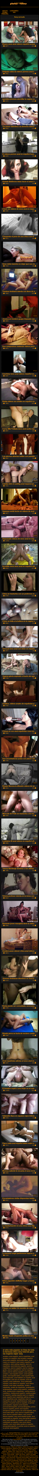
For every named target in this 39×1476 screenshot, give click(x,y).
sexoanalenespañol (9, 1426)
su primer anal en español (26, 1426)
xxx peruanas (16, 1469)
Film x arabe (14, 1434)
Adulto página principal (5, 12)
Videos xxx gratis (20, 1466)
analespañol (30, 1387)
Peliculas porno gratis (22, 1457)
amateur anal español (10, 1356)
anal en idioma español (15, 1372)
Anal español (19, 3)
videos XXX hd (6, 1465)
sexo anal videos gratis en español (21, 1424)
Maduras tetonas (5, 1447)
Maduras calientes (25, 1469)
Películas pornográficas (26, 1460)
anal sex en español (18, 1379)
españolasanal (22, 1401)
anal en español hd (14, 1370)
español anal (11, 1397)
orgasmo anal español (20, 1405)
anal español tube (27, 1376)
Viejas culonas (10, 1466)
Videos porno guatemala (11, 1460)
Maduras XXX (17, 1448)
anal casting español (18, 1364)
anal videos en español (17, 1383)
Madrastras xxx (17, 1463)
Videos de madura (16, 1447)
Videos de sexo (20, 1451)
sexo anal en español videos (12, 1414)
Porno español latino (17, 1462)
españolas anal (12, 1399)
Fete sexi (19, 1436)
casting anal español (18, 1393)
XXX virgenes (30, 1451)
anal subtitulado (14, 1381)
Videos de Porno (20, 1454)
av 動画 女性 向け (27, 1436)
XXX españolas (28, 1453)
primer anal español (21, 1408)
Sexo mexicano (10, 1457)
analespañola (7, 1389)
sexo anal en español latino (24, 1412)
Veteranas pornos (21, 1459)
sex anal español (26, 1410)
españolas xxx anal (9, 1401)
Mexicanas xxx (33, 1457)
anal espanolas (8, 1377)
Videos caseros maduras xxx (14, 1453)
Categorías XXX (14, 11)
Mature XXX (11, 1451)
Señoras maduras (7, 1468)
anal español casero (16, 1374)
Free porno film (22, 1434)
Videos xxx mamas (28, 1447)
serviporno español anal (11, 1410)
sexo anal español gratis (22, 1416)
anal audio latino (22, 1360)
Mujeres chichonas (16, 1465)
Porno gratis (11, 1454)
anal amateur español (25, 1358)
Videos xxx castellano (30, 1468)
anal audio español (9, 1360)
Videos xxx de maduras (29, 1463)
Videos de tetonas (24, 1456)
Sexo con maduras (27, 1448)
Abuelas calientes (23, 1450)
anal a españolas (24, 1356)
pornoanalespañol (24, 1407)
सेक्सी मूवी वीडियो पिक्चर (14, 1433)
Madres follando (7, 1463)
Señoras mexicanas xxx (9, 1459)
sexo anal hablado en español (13, 1420)
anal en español (16, 1368)
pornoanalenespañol (10, 1407)
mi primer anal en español (18, 1403)
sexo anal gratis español (27, 1418)
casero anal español (20, 1389)
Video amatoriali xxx (10, 1436)
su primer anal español (11, 1428)
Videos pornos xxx (31, 1466)
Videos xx (14, 1450)
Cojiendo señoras (6, 1469)
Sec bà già (32, 1433)
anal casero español (23, 1362)
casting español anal (18, 1395)
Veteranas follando (18, 1468)
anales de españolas (18, 1387)
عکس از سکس (4, 1433)
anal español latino (14, 1376)
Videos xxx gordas (12, 1456)
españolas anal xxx (24, 1399)
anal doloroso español (18, 1366)
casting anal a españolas (15, 1391)
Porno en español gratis (31, 1462)
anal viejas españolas (16, 1385)
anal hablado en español (22, 1377)
